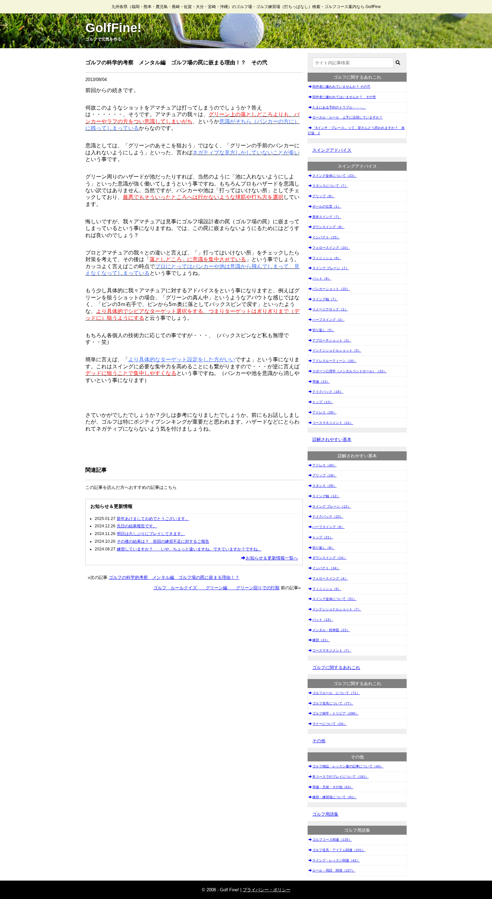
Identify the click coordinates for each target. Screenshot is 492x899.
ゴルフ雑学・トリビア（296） (335, 713)
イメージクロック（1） (330, 309)
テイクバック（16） (327, 391)
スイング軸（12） (326, 496)
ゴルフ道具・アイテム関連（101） (338, 850)
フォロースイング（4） (330, 578)
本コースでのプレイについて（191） (340, 776)
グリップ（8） (323, 196)
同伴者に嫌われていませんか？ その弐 (341, 86)
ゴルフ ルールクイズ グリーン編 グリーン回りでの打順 (216, 587)
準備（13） (321, 381)
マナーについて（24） (329, 724)
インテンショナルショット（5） (336, 350)
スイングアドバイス (331, 150)
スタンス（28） (324, 486)
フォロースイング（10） (331, 247)
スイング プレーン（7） (330, 268)
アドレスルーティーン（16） (334, 361)
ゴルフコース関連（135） (332, 839)
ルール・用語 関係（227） (333, 870)
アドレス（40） (324, 465)
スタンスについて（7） (330, 186)
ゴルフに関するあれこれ (336, 667)
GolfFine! (113, 28)
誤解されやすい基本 (331, 439)
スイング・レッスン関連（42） (336, 860)
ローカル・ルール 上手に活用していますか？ (347, 117)
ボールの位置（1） (326, 206)
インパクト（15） (326, 237)
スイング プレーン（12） (331, 506)
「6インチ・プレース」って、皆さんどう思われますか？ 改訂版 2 (356, 130)
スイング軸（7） (325, 299)
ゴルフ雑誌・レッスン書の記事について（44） (347, 766)
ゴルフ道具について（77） (332, 703)
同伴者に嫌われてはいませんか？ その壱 (344, 97)
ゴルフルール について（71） (336, 693)
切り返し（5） (323, 330)
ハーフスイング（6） (328, 527)
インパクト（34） (326, 568)
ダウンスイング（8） (328, 227)
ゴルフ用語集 (325, 814)
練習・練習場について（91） (334, 797)
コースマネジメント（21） (332, 423)
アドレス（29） (324, 412)
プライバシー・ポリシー (267, 889)
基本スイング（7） (326, 217)
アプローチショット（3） (331, 340)
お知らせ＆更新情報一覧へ (272, 557)
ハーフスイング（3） (328, 319)
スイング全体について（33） (334, 175)
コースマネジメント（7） (331, 650)
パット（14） (322, 619)
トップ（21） (322, 537)
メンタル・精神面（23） (331, 630)
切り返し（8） (323, 547)
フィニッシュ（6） (326, 258)
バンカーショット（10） (331, 289)
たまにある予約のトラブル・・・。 (339, 107)
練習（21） (321, 640)
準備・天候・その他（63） (332, 787)
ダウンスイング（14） (329, 557)
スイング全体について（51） (334, 599)
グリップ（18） (324, 475)
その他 (318, 740)
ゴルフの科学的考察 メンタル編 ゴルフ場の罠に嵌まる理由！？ (174, 577)
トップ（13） (322, 402)
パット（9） (321, 278)
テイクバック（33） (327, 516)
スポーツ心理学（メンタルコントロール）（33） (349, 371)
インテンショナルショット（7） (336, 609)
